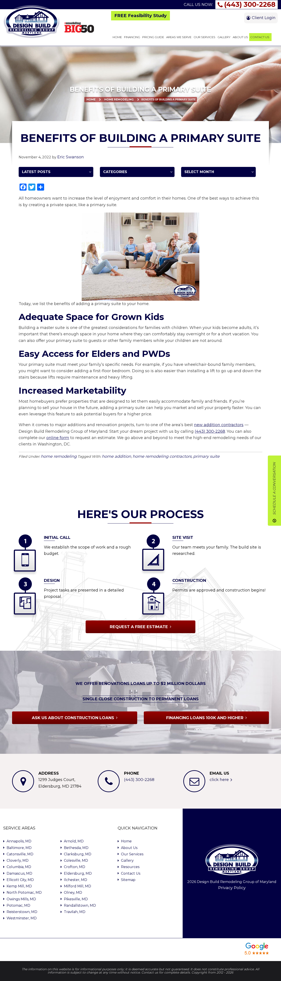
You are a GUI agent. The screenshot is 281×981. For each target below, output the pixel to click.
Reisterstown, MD (22, 912)
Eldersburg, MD (78, 873)
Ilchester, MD (75, 880)
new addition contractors (218, 424)
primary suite (206, 456)
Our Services (132, 854)
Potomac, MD (18, 905)
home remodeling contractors (162, 456)
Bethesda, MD (76, 848)
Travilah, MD (74, 912)
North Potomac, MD (24, 892)
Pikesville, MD (76, 899)
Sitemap (128, 880)
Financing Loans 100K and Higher (204, 717)
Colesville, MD (76, 860)
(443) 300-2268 (250, 4)
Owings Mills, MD (21, 899)
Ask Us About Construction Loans (73, 717)
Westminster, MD (22, 918)
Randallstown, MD (80, 905)
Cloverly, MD (18, 860)
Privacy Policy (232, 887)
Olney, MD (73, 892)
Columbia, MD (19, 867)
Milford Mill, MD (77, 886)
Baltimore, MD (19, 848)
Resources (130, 867)
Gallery (127, 860)
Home (90, 99)
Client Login (264, 17)
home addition (116, 456)
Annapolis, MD (19, 841)
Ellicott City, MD (20, 880)
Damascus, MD (19, 873)
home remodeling (119, 99)
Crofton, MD (74, 867)
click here (219, 779)
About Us (129, 848)
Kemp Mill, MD (19, 886)
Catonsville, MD (20, 854)
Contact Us (130, 873)
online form (57, 437)
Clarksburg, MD (77, 854)
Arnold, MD (74, 841)
